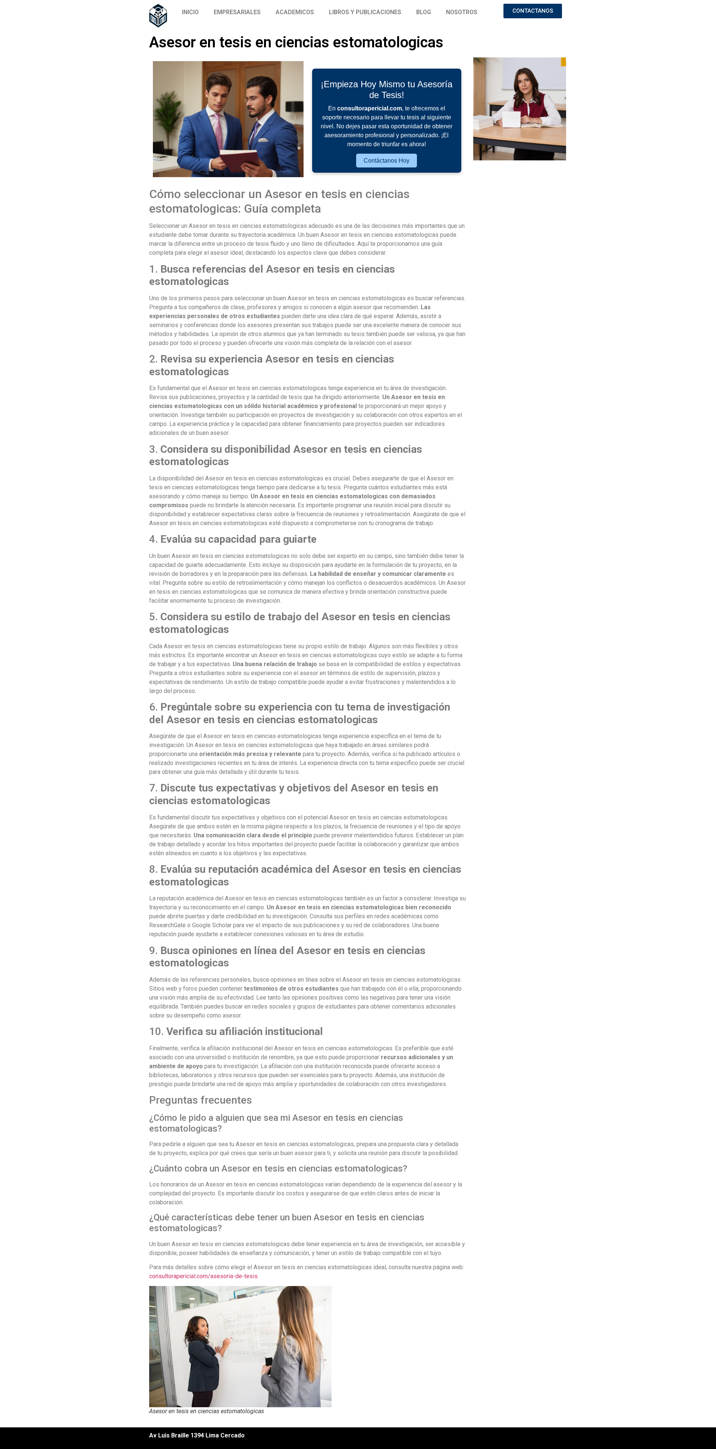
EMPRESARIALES (237, 12)
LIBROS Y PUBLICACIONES (365, 12)
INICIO (190, 12)
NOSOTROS (461, 12)
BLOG (423, 12)
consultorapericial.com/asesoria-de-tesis (203, 1276)
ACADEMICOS (295, 12)
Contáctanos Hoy (386, 160)
